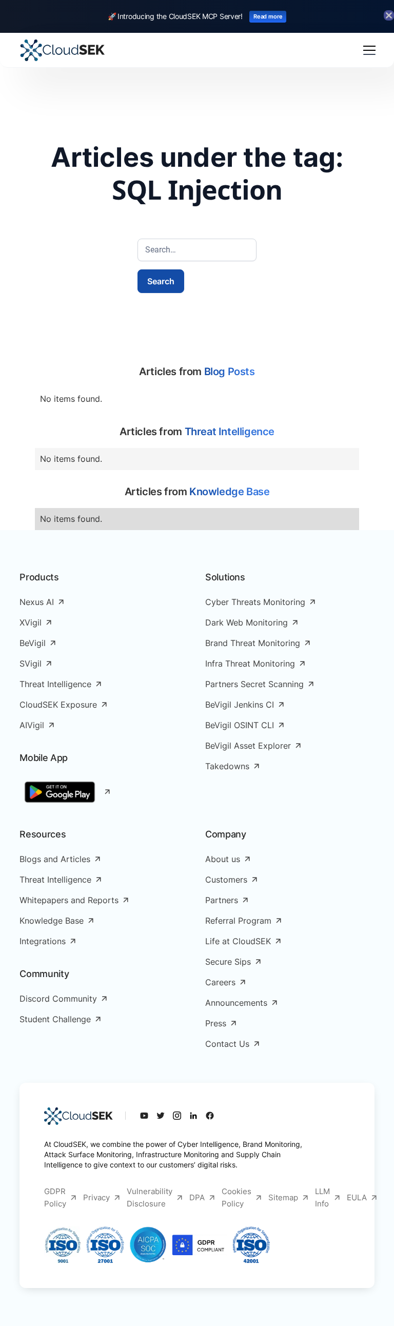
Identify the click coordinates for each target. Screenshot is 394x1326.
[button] (367, 50)
